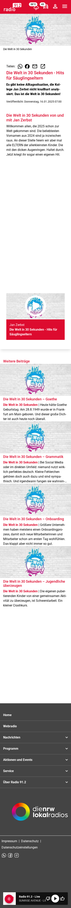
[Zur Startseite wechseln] (12, 7)
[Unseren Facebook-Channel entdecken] (10, 855)
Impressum (9, 841)
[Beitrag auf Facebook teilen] (27, 66)
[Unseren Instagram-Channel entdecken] (16, 855)
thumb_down (48, 898)
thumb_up (62, 898)
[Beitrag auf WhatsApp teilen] (20, 66)
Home (7, 715)
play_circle (55, 898)
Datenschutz (30, 841)
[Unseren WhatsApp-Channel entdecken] (4, 855)
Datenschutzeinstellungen (20, 847)
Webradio (10, 726)
